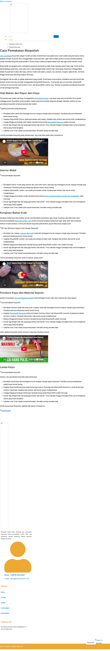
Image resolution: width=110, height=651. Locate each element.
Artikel (3, 603)
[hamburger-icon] (56, 36)
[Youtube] (5, 634)
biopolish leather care (23, 221)
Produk (11, 40)
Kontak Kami (5, 613)
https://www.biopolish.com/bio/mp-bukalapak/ (61, 196)
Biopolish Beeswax (14, 47)
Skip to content (6, 1)
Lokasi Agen (5, 608)
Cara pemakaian (6, 56)
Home (10, 37)
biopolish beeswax (42, 98)
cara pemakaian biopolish (23, 298)
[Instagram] (6, 634)
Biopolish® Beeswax (56, 122)
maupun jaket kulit (27, 233)
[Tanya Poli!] (100, 644)
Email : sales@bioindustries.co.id (17, 579)
